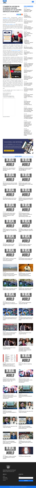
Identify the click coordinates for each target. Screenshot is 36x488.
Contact (4, 480)
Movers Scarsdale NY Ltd (10, 24)
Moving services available (16, 50)
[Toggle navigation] (33, 1)
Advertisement (5, 478)
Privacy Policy (5, 477)
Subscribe (26, 480)
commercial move (6, 18)
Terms (4, 476)
